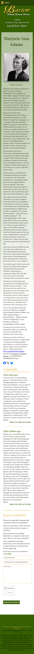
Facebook (5, 363)
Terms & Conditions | (11, 626)
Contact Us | (28, 626)
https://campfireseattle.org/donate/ (13, 351)
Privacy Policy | (20, 626)
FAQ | (4, 626)
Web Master (17, 628)
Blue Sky (11, 363)
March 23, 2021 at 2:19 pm (20, 422)
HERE (9, 554)
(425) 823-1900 (17, 26)
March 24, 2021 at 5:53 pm (20, 504)
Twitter (8, 363)
